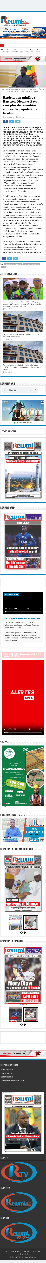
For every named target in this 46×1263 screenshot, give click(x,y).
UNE (3, 267)
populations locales (31, 264)
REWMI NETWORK (33, 1251)
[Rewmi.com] (15, 20)
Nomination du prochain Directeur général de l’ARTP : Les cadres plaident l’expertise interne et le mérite (23, 367)
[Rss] (18, 1254)
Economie (10, 50)
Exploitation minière (13, 264)
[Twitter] (23, 1254)
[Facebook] (20, 1254)
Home (4, 50)
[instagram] (28, 1254)
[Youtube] (25, 1254)
